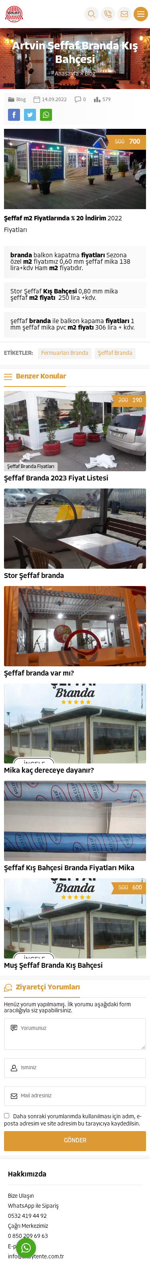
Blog (90, 74)
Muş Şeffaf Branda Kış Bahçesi (53, 966)
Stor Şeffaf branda (34, 576)
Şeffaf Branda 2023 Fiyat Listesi (56, 478)
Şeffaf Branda (115, 353)
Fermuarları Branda (64, 353)
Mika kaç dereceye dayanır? (49, 771)
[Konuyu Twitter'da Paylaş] (30, 115)
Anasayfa (67, 74)
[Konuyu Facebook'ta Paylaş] (14, 115)
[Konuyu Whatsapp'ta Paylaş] (46, 115)
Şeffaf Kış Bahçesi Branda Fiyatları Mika (69, 868)
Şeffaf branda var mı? (39, 674)
